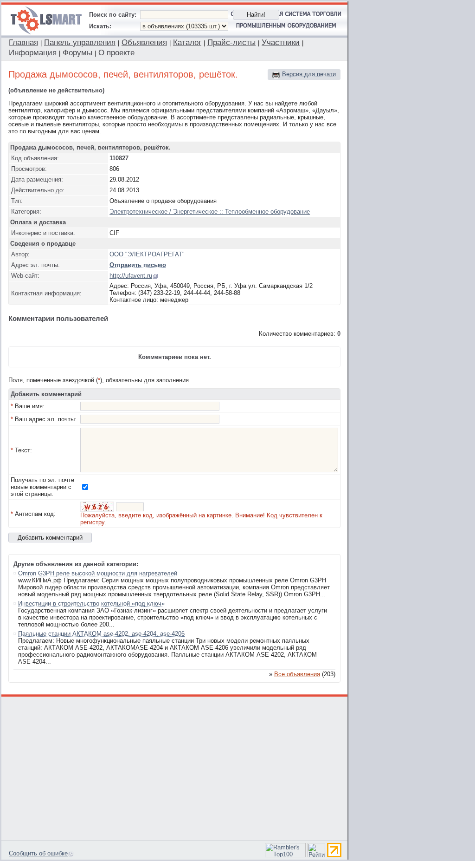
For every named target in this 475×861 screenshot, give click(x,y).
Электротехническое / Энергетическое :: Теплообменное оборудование (209, 211)
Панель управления (80, 42)
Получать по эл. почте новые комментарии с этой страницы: (42, 486)
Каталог (187, 42)
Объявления (144, 42)
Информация (33, 52)
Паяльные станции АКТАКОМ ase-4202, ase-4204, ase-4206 (101, 633)
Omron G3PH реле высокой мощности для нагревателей (97, 573)
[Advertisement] (175, 767)
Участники (281, 42)
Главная (23, 42)
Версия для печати (309, 74)
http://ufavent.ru (130, 275)
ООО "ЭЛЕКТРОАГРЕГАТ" (147, 254)
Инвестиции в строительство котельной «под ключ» (91, 603)
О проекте (116, 52)
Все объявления (297, 674)
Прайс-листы (231, 42)
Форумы (77, 52)
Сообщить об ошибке (38, 853)
